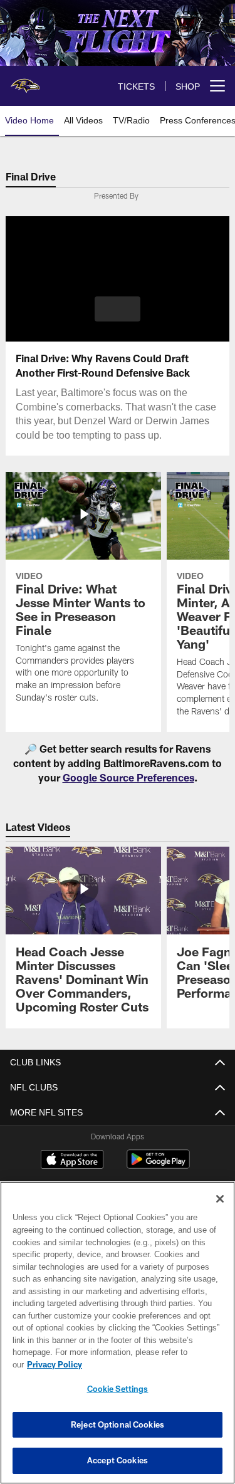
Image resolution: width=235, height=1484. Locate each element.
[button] (117, 308)
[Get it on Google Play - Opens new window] (158, 1165)
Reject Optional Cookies (117, 1424)
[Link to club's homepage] (25, 81)
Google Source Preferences (128, 777)
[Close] (220, 1211)
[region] (117, 1339)
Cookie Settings (118, 1389)
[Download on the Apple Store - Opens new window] (72, 1160)
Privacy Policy (151, 1364)
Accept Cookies (117, 1460)
